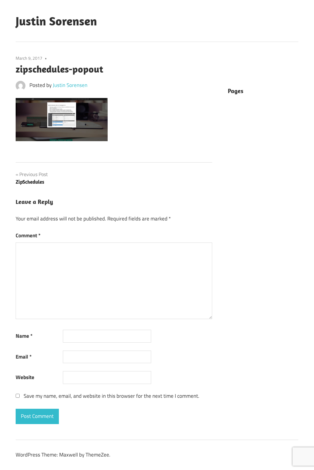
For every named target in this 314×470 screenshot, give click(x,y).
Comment (28, 235)
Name (24, 336)
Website (25, 377)
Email (24, 357)
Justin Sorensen (56, 20)
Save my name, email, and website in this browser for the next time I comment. (111, 396)
